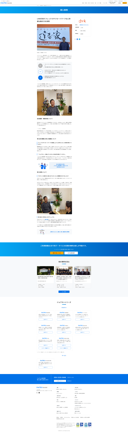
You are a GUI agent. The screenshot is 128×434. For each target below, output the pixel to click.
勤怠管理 (82, 33)
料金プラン (58, 401)
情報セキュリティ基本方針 (75, 417)
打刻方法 (61, 389)
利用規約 (61, 417)
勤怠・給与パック (77, 408)
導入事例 (41, 5)
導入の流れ (76, 389)
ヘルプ (66, 397)
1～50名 (82, 27)
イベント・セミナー (59, 393)
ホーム (38, 5)
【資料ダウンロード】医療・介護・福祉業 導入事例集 (59, 231)
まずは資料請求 (71, 253)
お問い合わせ (58, 397)
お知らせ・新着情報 (59, 407)
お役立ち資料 (76, 393)
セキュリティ (65, 389)
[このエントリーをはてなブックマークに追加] (79, 39)
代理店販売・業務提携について (79, 403)
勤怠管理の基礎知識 (82, 393)
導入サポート (80, 389)
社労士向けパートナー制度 (78, 401)
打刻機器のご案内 (62, 401)
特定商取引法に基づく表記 (60, 418)
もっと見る (64, 291)
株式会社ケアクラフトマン (84, 24)
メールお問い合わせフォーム (60, 381)
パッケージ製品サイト (46, 348)
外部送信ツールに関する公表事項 (85, 417)
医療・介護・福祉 (83, 30)
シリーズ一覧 (76, 407)
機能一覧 (57, 389)
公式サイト (46, 319)
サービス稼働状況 (65, 407)
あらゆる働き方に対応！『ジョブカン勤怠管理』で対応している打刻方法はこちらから (60, 166)
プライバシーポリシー (67, 417)
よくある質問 (63, 397)
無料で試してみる (57, 253)
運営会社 (57, 417)
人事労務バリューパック (82, 407)
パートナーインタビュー (87, 403)
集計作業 (46, 219)
